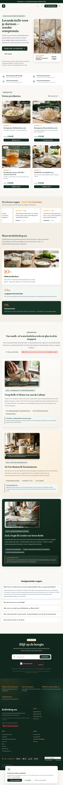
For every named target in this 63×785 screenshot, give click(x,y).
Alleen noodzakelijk (40, 780)
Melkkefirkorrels (37, 714)
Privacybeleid (36, 734)
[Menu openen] (59, 6)
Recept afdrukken (13, 352)
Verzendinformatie (7, 734)
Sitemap (35, 741)
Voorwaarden (36, 736)
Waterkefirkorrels (37, 716)
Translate (58, 760)
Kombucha (36, 718)
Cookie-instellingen (39, 739)
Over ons (4, 741)
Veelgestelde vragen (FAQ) (9, 739)
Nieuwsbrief (5, 748)
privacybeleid (36, 671)
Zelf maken (8, 54)
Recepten (4, 736)
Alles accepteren (15, 780)
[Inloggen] (42, 6)
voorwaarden (45, 671)
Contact (4, 746)
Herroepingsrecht (6, 751)
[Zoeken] (37, 6)
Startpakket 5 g (37, 711)
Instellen (28, 780)
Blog (3, 744)
